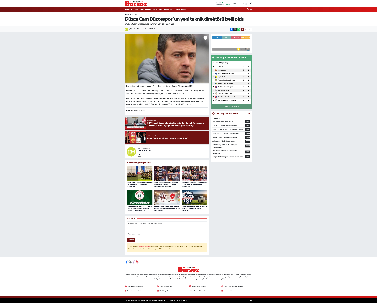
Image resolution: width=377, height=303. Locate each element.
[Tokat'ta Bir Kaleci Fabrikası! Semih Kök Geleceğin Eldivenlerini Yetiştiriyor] (139, 173)
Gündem (134, 9)
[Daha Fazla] (242, 29)
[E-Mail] (139, 155)
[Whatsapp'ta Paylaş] (238, 29)
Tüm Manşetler (164, 291)
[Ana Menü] (250, 9)
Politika (148, 9)
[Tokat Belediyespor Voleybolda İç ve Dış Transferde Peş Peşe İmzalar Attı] (194, 173)
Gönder (131, 240)
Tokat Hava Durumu (166, 286)
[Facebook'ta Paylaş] (231, 29)
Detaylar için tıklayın (231, 106)
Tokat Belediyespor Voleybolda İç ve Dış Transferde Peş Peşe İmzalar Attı (194, 184)
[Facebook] (126, 261)
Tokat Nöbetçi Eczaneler (135, 286)
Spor (142, 9)
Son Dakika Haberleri (198, 291)
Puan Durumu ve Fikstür (134, 291)
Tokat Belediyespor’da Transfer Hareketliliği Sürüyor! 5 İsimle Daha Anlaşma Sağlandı (166, 184)
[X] (130, 261)
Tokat (127, 9)
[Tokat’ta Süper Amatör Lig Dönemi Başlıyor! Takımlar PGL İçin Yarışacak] (194, 197)
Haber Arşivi (228, 291)
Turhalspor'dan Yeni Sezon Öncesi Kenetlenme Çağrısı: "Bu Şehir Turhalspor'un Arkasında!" (139, 208)
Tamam (250, 300)
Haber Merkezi (144, 150)
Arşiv (155, 9)
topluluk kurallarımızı (144, 246)
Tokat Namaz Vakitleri (199, 286)
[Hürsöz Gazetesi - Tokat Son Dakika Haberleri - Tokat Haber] (136, 3)
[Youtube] (137, 261)
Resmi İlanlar (169, 9)
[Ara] (248, 9)
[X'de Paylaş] (235, 29)
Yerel (160, 9)
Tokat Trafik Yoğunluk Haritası (233, 286)
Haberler (128, 14)
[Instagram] (133, 261)
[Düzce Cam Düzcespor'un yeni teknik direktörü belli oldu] (167, 58)
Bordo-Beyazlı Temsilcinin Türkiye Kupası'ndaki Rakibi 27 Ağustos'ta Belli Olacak (167, 208)
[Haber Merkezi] (131, 152)
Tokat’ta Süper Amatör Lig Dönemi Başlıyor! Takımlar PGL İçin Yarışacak (194, 208)
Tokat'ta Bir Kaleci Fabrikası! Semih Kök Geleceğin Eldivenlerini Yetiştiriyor (139, 184)
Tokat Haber (181, 9)
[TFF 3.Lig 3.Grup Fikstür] (249, 113)
